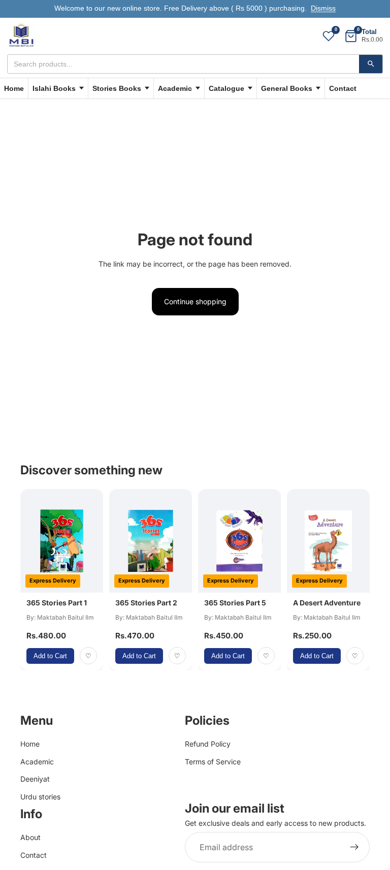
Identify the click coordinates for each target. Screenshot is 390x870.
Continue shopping (195, 301)
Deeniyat (35, 779)
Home (14, 88)
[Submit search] (370, 64)
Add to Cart (50, 656)
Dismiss (323, 8)
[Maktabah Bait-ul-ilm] (21, 36)
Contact (342, 88)
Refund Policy (208, 743)
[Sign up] (354, 847)
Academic (37, 761)
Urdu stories (40, 796)
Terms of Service (213, 761)
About (30, 837)
